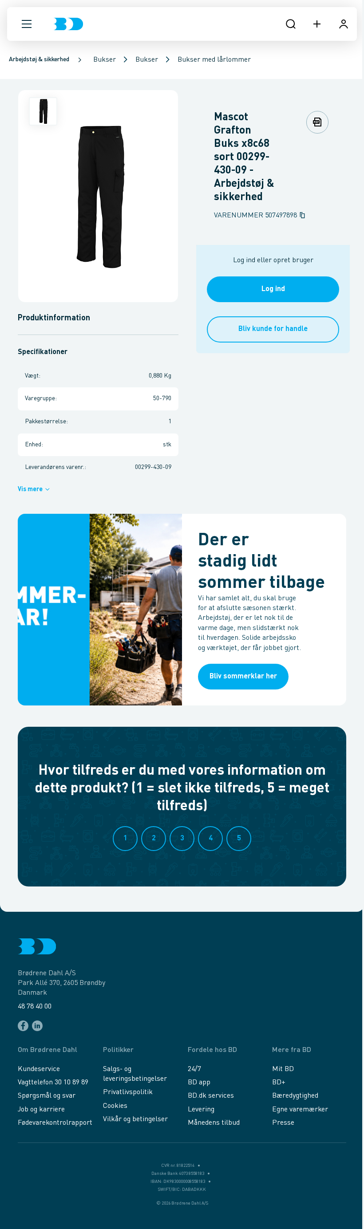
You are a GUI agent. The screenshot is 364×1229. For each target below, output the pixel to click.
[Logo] (68, 24)
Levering (201, 1109)
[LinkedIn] (37, 1025)
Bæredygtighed (295, 1095)
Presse (283, 1123)
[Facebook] (23, 1025)
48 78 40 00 (34, 1006)
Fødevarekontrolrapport (55, 1123)
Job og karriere (41, 1109)
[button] (26, 24)
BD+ (278, 1082)
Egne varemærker (300, 1109)
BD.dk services (211, 1095)
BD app (199, 1082)
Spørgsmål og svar (46, 1095)
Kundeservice (39, 1069)
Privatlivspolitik (128, 1092)
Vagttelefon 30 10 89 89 (53, 1082)
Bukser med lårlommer (214, 59)
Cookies (115, 1106)
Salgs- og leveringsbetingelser (135, 1074)
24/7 (194, 1069)
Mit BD (283, 1069)
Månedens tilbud (214, 1123)
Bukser (104, 59)
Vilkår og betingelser (135, 1119)
